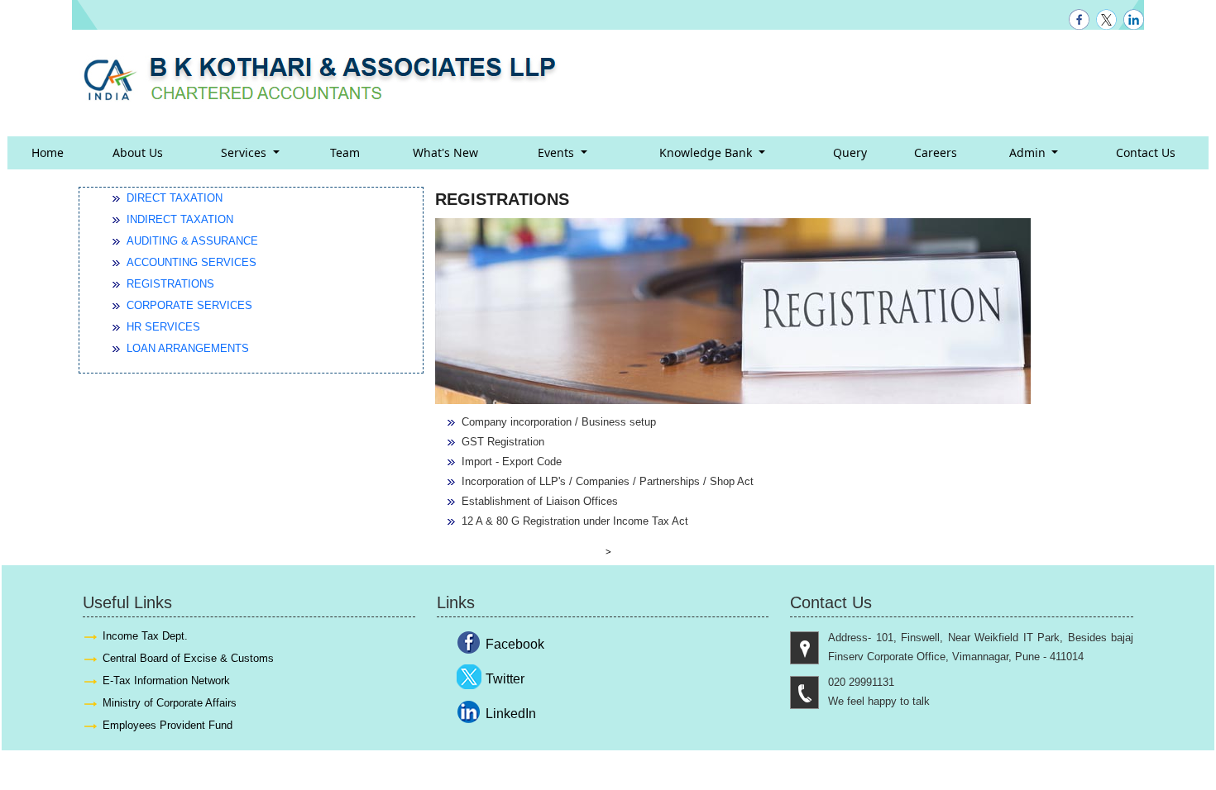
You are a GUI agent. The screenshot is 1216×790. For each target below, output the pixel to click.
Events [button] (557, 152)
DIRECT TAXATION (175, 198)
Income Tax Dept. (145, 636)
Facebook (515, 644)
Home (47, 152)
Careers (935, 152)
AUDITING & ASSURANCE (192, 241)
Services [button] (245, 152)
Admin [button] (1029, 152)
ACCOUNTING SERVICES (191, 262)
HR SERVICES (163, 327)
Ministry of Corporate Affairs (170, 703)
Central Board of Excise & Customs (188, 658)
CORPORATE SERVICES (189, 305)
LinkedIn (511, 714)
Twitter (505, 679)
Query (850, 152)
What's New (445, 152)
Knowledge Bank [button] (707, 152)
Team (345, 152)
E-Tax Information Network (166, 680)
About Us (138, 152)
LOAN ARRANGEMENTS (188, 348)
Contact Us (1145, 152)
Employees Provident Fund (167, 725)
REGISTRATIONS (170, 284)
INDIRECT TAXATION (180, 219)
